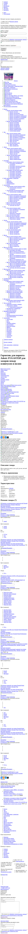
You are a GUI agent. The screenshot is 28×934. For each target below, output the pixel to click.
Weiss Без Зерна (7, 604)
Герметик (9, 181)
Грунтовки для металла (15, 172)
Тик (5, 707)
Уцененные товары (8, 842)
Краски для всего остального (17, 118)
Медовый (6, 566)
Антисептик (14, 89)
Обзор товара (4, 386)
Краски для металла (15, 125)
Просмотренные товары (7, 787)
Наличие (3, 397)
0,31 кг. (5, 534)
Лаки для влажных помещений (17, 134)
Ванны (8, 322)
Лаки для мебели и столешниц (17, 137)
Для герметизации (11, 316)
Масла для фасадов (14, 246)
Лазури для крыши (14, 231)
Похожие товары (5, 396)
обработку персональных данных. (18, 39)
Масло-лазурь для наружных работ (15, 274)
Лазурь (10, 93)
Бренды (5, 7)
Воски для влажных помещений (18, 196)
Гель (8, 91)
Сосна (5, 565)
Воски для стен (13, 201)
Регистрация (7, 14)
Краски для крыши (14, 124)
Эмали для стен (13, 153)
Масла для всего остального (17, 251)
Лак (8, 82)
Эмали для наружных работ (14, 155)
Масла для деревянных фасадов (18, 265)
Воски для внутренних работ (14, 194)
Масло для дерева (18, 95)
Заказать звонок (14, 21)
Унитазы (9, 337)
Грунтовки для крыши (15, 171)
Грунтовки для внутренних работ (15, 162)
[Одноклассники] (3, 437)
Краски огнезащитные (15, 128)
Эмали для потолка (14, 152)
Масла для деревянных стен (17, 259)
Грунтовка (13, 84)
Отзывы (6, 3)
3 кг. (5, 535)
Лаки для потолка (14, 140)
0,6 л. (5, 573)
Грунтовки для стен (15, 168)
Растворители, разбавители (13, 308)
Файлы (2, 398)
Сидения (9, 334)
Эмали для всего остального (17, 149)
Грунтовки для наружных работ (15, 170)
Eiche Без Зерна (7, 595)
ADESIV (3, 412)
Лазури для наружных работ (14, 229)
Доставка (6, 8)
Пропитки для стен (14, 288)
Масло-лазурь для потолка (16, 271)
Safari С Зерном (7, 602)
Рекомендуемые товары (10, 841)
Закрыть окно (4, 59)
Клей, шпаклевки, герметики (13, 87)
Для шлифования (11, 312)
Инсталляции (10, 324)
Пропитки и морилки (15, 213)
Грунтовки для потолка (15, 167)
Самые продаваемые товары (8, 786)
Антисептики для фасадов (16, 191)
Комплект (3, 389)
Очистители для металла (16, 307)
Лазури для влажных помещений (18, 223)
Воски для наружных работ (14, 202)
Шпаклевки (10, 182)
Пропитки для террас (15, 295)
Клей (8, 179)
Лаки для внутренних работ (14, 133)
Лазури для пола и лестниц (16, 225)
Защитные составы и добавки (17, 217)
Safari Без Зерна (7, 600)
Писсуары (9, 328)
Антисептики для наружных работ (15, 190)
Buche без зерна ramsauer (10, 593)
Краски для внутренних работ (14, 110)
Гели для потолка (14, 210)
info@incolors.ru (20, 861)
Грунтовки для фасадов (15, 175)
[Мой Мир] (6, 437)
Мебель (8, 327)
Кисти (8, 313)
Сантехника (14, 106)
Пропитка (12, 99)
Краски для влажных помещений (18, 115)
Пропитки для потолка (15, 286)
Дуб (5, 568)
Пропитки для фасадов (15, 296)
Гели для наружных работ (13, 214)
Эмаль (9, 83)
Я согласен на (14, 39)
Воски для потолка (14, 200)
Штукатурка (14, 101)
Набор (2, 387)
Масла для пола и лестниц (16, 239)
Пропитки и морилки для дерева (18, 261)
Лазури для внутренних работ (14, 221)
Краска (16, 80)
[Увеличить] (14, 402)
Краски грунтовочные (15, 120)
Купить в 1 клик (14, 431)
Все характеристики (6, 409)
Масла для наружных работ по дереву (16, 262)
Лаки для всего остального (16, 136)
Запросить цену (14, 931)
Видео (2, 400)
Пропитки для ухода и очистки (14, 290)
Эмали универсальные (15, 159)
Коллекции (6, 6)
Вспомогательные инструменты (15, 315)
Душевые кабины (11, 323)
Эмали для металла (14, 156)
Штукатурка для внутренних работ (15, 300)
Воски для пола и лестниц (16, 198)
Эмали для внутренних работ (14, 148)
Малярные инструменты (10, 830)
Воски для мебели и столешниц (18, 197)
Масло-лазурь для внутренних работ (16, 270)
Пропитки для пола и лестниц (17, 285)
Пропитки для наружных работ (15, 292)
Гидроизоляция (10, 183)
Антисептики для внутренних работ (16, 186)
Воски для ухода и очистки (13, 204)
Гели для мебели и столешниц (17, 209)
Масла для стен (13, 242)
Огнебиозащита (17, 98)
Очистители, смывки (15, 219)
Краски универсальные (15, 129)
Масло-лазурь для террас (16, 276)
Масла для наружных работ (14, 243)
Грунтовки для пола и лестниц (17, 166)
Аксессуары (10, 319)
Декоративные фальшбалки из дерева (13, 844)
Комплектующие (11, 326)
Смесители (9, 335)
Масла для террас (14, 244)
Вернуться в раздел (5, 385)
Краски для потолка (15, 113)
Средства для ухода (14, 205)
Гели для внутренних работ (14, 208)
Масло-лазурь (15, 97)
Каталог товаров (5, 68)
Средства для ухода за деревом (17, 267)
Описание (3, 390)
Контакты (6, 10)
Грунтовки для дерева (15, 250)
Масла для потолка (14, 240)
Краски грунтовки (14, 122)
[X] (8, 437)
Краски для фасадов (15, 126)
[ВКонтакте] (1, 437)
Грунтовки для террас (15, 174)
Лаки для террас (14, 144)
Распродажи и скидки (9, 839)
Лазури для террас (14, 232)
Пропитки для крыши (15, 293)
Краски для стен (14, 111)
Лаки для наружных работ (13, 143)
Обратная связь (4, 886)
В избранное (4, 516)
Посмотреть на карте (6, 872)
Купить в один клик (17, 915)
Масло (10, 94)
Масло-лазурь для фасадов (16, 277)
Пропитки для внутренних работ (15, 281)
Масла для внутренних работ (14, 236)
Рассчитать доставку (17, 433)
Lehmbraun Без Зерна (9, 598)
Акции (5, 4)
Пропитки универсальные (16, 297)
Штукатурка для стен (15, 301)
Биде (8, 320)
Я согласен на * (14, 914)
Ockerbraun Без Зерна (9, 599)
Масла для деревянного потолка (18, 255)
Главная (6, 1)
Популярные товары (9, 838)
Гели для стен (13, 212)
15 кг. (5, 537)
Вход (5, 12)
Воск (9, 90)
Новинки (6, 837)
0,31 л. (5, 765)
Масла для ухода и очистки (13, 266)
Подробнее (3, 513)
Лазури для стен (14, 228)
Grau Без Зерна (7, 596)
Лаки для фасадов (14, 145)
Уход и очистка (16, 102)
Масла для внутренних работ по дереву (17, 248)
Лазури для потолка (15, 227)
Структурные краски (15, 130)
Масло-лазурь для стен (15, 273)
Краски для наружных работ (14, 121)
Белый (5, 527)
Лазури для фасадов (15, 233)
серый (5, 521)
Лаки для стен (13, 141)
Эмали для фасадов (14, 158)
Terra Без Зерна (7, 603)
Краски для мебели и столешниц (18, 117)
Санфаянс (9, 332)
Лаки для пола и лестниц (16, 139)
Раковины (9, 331)
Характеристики (5, 391)
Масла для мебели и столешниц (18, 238)
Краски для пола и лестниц (16, 114)
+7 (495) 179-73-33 (5, 888)
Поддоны (9, 330)
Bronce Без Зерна (8, 592)
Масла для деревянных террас (17, 263)
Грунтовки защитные (15, 177)
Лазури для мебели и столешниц (18, 224)
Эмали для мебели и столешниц (18, 151)
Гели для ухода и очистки (13, 216)
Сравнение (12, 514)
